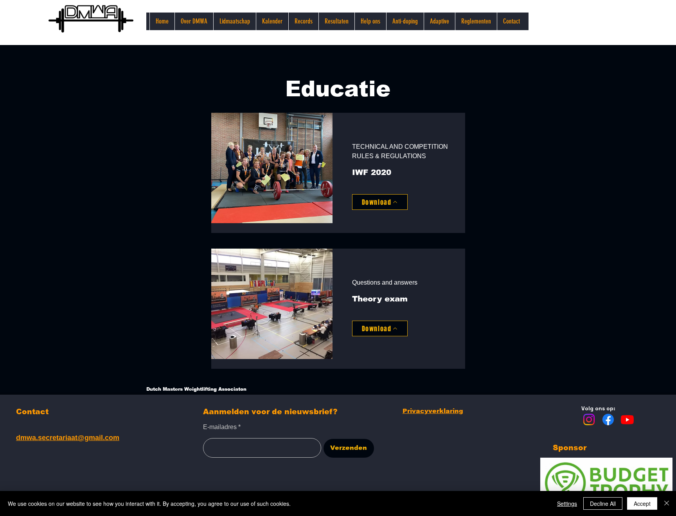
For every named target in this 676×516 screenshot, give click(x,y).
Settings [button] (567, 503)
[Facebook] (608, 419)
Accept (642, 503)
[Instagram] (589, 419)
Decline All (603, 503)
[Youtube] (627, 419)
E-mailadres (220, 427)
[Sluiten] (666, 503)
